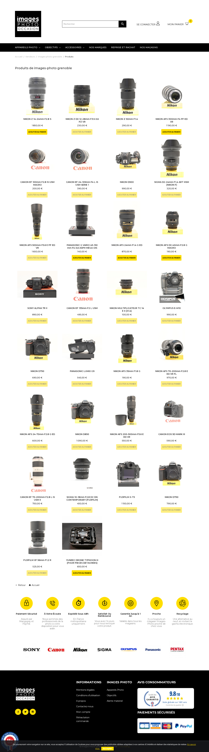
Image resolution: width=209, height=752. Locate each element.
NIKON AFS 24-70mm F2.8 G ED (37, 434)
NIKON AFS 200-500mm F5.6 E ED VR (127, 435)
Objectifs (111, 695)
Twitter (25, 712)
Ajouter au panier (37, 132)
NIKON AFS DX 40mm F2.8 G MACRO (171, 246)
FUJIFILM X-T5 (127, 497)
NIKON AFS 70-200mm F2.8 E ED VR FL (171, 372)
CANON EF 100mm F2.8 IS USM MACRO (37, 183)
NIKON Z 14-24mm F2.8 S (37, 119)
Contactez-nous (84, 706)
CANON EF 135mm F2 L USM (82, 308)
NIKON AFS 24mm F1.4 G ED (127, 245)
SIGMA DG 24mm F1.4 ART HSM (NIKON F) (171, 183)
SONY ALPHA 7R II (37, 308)
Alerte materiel (115, 701)
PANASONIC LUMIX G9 (82, 371)
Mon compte (83, 712)
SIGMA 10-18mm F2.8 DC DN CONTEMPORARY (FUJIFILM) (82, 498)
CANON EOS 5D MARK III (171, 434)
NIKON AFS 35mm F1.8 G (127, 371)
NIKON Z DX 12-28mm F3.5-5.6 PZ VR (82, 120)
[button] (25, 649)
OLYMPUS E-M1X (171, 308)
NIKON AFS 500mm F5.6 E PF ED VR (37, 246)
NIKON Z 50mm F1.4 (127, 119)
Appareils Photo (115, 690)
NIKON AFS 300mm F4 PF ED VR (172, 120)
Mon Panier (179, 23)
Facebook (18, 712)
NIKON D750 (37, 371)
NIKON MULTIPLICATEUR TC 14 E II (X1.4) (127, 309)
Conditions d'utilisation (88, 695)
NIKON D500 (127, 182)
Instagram (33, 712)
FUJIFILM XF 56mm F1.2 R (37, 560)
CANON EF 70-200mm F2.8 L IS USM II (37, 498)
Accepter (107, 748)
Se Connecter (146, 24)
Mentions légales (85, 690)
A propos (81, 701)
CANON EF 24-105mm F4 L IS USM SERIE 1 (82, 183)
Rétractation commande (83, 719)
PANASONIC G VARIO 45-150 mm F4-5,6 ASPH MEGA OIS (82, 246)
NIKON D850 (82, 434)
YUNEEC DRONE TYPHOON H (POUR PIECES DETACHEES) (82, 561)
